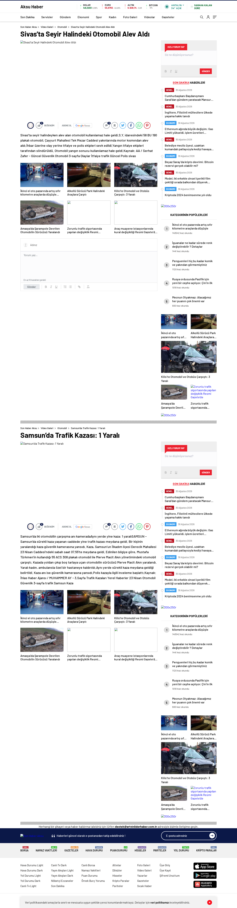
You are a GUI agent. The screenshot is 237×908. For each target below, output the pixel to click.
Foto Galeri (130, 17)
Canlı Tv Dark (59, 865)
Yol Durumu (181, 849)
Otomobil (62, 26)
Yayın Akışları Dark (62, 875)
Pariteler (159, 849)
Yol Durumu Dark (30, 880)
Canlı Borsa (88, 865)
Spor (99, 17)
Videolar (149, 17)
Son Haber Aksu (28, 26)
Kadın (112, 17)
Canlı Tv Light (28, 886)
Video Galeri (47, 26)
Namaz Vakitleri (46, 849)
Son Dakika (27, 17)
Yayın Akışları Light (62, 870)
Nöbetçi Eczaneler (62, 880)
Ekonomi (83, 17)
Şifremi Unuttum (170, 875)
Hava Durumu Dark (31, 870)
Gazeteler (168, 17)
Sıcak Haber (144, 886)
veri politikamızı (159, 902)
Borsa (24, 849)
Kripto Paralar (206, 849)
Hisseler (140, 849)
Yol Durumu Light (30, 875)
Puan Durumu (118, 849)
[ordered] (65, 287)
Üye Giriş (165, 865)
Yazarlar (142, 875)
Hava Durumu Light (31, 865)
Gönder (31, 286)
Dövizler (117, 870)
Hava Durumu (94, 849)
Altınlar (116, 865)
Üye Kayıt (165, 870)
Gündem (65, 17)
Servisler (47, 17)
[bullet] (70, 287)
